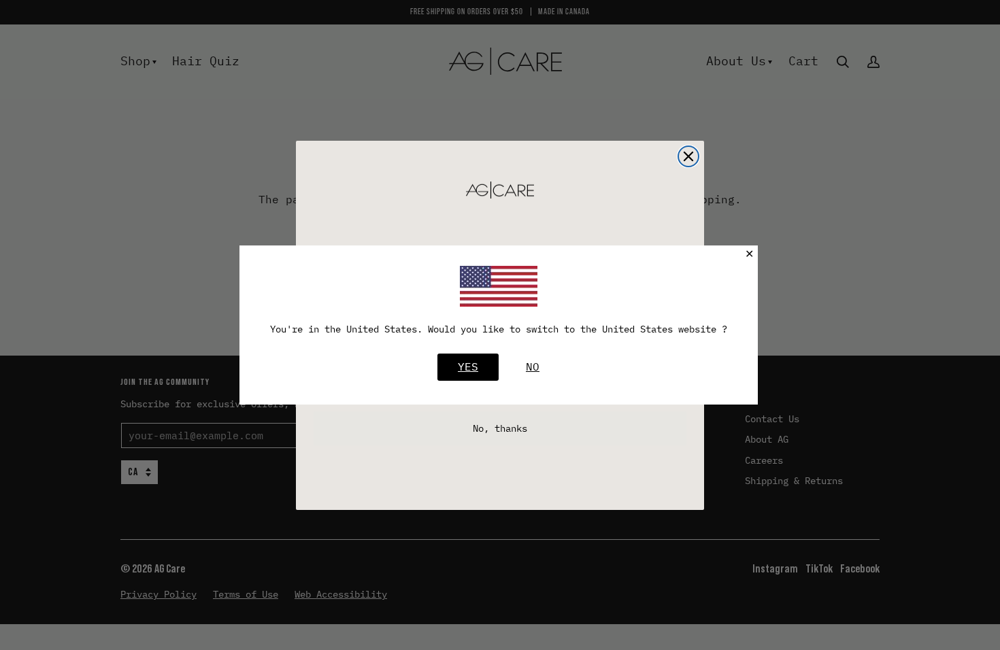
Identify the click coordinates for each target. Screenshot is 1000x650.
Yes (468, 366)
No (532, 366)
